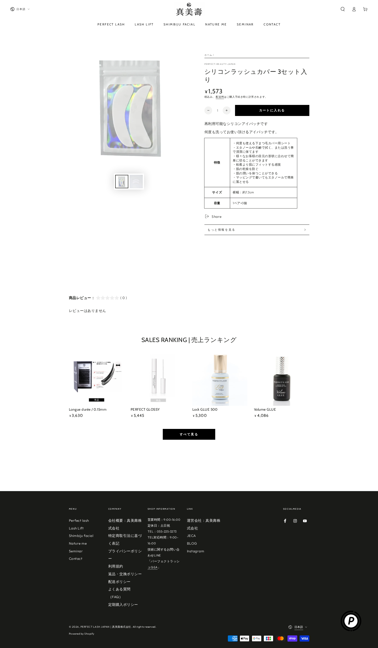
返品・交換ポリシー (125, 574)
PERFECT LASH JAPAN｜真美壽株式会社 (105, 626)
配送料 (220, 96)
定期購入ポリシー (123, 604)
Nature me (78, 543)
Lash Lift (76, 528)
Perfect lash (79, 520)
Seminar (76, 551)
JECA (191, 535)
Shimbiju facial (81, 535)
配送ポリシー (119, 581)
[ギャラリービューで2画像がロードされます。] (136, 181)
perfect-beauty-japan (220, 63)
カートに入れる (272, 110)
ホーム (208, 54)
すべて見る (189, 434)
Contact (76, 558)
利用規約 (115, 566)
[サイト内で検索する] (342, 9)
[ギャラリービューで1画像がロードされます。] (121, 181)
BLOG (192, 543)
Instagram (195, 551)
